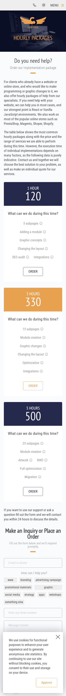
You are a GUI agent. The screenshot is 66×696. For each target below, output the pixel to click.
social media (12, 594)
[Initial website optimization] (41, 363)
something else (14, 602)
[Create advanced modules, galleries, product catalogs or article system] (43, 452)
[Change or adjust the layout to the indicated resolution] (46, 354)
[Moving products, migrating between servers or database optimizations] (39, 477)
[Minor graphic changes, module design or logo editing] (44, 346)
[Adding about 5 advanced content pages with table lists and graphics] (40, 223)
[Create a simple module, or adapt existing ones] (43, 338)
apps (42, 594)
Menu (54, 5)
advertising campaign (48, 580)
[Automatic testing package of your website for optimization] (27, 257)
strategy (29, 594)
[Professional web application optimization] (44, 469)
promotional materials (18, 587)
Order (33, 271)
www (10, 580)
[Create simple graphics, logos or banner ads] (30, 460)
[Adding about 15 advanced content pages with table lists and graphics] (41, 329)
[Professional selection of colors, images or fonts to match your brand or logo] (44, 240)
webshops (55, 594)
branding (26, 580)
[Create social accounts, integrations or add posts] (41, 371)
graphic (48, 587)
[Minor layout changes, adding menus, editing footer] (46, 249)
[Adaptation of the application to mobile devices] (45, 460)
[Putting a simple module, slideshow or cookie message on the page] (44, 232)
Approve (46, 682)
